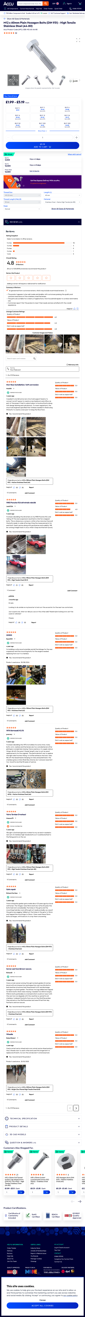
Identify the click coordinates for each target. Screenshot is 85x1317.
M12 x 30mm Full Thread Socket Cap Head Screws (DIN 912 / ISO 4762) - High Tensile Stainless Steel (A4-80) (14, 1181)
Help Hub (10, 1256)
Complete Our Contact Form (63, 1259)
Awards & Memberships (38, 1251)
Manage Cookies (36, 1258)
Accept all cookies (42, 1305)
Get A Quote (34, 171)
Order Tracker (11, 1248)
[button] (78, 40)
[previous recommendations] (72, 1201)
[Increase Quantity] (8, 137)
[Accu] (9, 4)
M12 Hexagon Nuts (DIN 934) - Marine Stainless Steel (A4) (65, 1179)
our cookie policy (70, 1295)
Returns (9, 1253)
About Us (10, 1258)
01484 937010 (77, 8)
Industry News (35, 1248)
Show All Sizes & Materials (18, 19)
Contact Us (58, 1261)
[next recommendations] (79, 1201)
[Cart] (79, 3)
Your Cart (57, 1250)
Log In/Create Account (62, 1247)
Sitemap (33, 1261)
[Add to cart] (21, 1192)
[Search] (45, 3)
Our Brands (34, 1256)
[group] (42, 55)
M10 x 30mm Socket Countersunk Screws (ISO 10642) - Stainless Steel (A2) (40, 1180)
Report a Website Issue (38, 1253)
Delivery (10, 1251)
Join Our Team (12, 1261)
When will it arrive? (74, 154)
